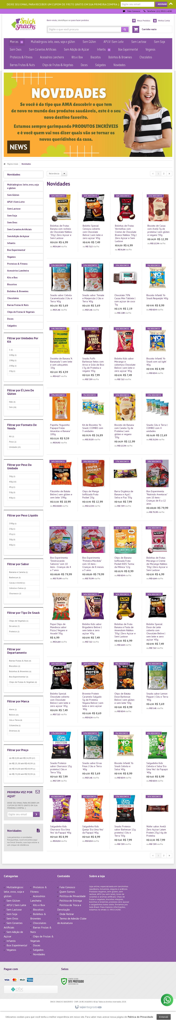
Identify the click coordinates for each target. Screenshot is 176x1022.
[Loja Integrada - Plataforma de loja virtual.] (88, 1007)
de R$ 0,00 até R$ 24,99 (22, 758)
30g (12, 476)
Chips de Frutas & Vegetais (23, 682)
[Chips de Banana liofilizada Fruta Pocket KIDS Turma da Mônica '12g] (125, 552)
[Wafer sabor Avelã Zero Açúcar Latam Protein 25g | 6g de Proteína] (157, 821)
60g (12, 497)
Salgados (38, 949)
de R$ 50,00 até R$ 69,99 (22, 768)
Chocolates (39, 923)
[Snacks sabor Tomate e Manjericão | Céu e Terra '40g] (93, 288)
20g (12, 371)
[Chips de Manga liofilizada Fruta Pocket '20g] (93, 484)
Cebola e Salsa (17, 588)
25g (12, 534)
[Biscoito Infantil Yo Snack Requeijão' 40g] (157, 288)
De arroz (14, 626)
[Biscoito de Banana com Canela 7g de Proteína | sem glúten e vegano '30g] (125, 421)
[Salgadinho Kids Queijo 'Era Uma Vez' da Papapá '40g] (93, 819)
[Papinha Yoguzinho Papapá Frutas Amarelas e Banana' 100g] (61, 420)
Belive (14, 714)
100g (12, 355)
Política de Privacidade (72, 896)
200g (12, 365)
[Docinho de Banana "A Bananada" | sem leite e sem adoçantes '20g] (61, 353)
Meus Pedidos (143, 20)
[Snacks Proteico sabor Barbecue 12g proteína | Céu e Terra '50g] (125, 821)
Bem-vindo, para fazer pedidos (68, 20)
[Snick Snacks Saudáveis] (23, 25)
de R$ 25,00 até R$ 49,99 (22, 763)
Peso (12, 441)
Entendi (163, 1017)
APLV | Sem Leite (16, 905)
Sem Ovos (12, 918)
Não (12, 401)
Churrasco (15, 593)
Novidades (39, 954)
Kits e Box (39, 905)
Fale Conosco (133, 11)
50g (12, 492)
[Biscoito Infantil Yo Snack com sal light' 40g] (157, 351)
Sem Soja (12, 914)
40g (12, 481)
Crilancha (15, 725)
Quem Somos (67, 891)
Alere (13, 709)
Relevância (54, 173)
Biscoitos (14, 666)
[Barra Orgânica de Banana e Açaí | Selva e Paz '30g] (125, 484)
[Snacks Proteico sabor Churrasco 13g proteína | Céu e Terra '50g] (61, 758)
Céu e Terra (15, 720)
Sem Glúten (13, 900)
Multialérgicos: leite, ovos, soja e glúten (14, 891)
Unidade (15, 447)
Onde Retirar (66, 914)
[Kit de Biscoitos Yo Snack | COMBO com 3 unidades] (93, 418)
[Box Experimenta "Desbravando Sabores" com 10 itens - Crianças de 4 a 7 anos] (61, 554)
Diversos (14, 730)
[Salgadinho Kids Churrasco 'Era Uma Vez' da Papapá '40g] (61, 819)
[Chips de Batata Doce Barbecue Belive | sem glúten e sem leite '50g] (125, 688)
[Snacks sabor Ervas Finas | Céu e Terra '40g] (93, 756)
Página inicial (12, 164)
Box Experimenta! (18, 676)
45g (12, 487)
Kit (11, 436)
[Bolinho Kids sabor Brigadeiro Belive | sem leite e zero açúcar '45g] (93, 619)
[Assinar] (162, 4)
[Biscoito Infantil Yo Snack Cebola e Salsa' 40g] (125, 756)
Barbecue (15, 577)
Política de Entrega (70, 900)
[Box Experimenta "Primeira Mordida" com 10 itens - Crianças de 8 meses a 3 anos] (93, 554)
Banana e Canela (18, 572)
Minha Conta (164, 20)
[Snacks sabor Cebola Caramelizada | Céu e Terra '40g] (61, 288)
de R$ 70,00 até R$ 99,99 (22, 774)
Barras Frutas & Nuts (20, 660)
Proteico (14, 631)
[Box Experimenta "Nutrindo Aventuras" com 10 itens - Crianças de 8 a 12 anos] (157, 487)
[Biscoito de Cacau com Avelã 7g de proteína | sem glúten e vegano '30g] (158, 220)
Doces (36, 945)
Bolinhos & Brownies (20, 671)
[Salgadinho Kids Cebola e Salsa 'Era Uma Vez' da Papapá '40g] (157, 758)
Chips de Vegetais (18, 620)
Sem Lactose (14, 909)
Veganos (11, 949)
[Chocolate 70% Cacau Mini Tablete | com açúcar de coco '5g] (125, 290)
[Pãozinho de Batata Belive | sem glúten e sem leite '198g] (61, 484)
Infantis (11, 941)
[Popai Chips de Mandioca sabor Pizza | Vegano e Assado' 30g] (61, 619)
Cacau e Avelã (17, 582)
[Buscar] (125, 29)
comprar (63, 235)
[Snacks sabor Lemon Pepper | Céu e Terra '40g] (157, 686)
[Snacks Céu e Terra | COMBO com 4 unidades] (157, 418)
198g (12, 360)
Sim (12, 407)
